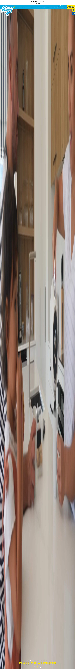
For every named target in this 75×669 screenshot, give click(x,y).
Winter (62, 7)
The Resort (27, 7)
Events (54, 7)
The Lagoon (21, 7)
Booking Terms (38, 7)
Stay (17, 7)
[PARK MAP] (73, 13)
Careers (44, 7)
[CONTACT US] (73, 10)
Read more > (37, 3)
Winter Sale (49, 7)
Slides (32, 7)
